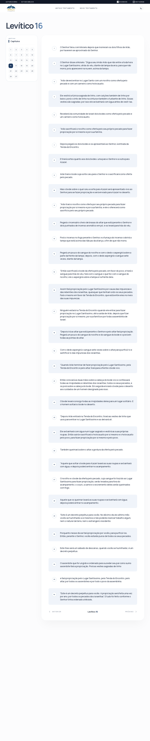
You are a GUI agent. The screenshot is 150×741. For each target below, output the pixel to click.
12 (16, 60)
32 (54, 564)
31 (54, 549)
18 (21, 66)
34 (54, 594)
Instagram (139, 2)
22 (16, 71)
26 (11, 76)
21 (10, 71)
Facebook (123, 2)
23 (21, 71)
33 (54, 579)
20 (32, 66)
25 (32, 71)
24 (27, 71)
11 (10, 60)
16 (10, 66)
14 (27, 60)
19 (27, 66)
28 (54, 501)
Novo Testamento (88, 8)
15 (32, 60)
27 (16, 76)
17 (16, 66)
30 (54, 534)
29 (54, 516)
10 (32, 55)
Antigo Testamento (65, 8)
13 (21, 60)
